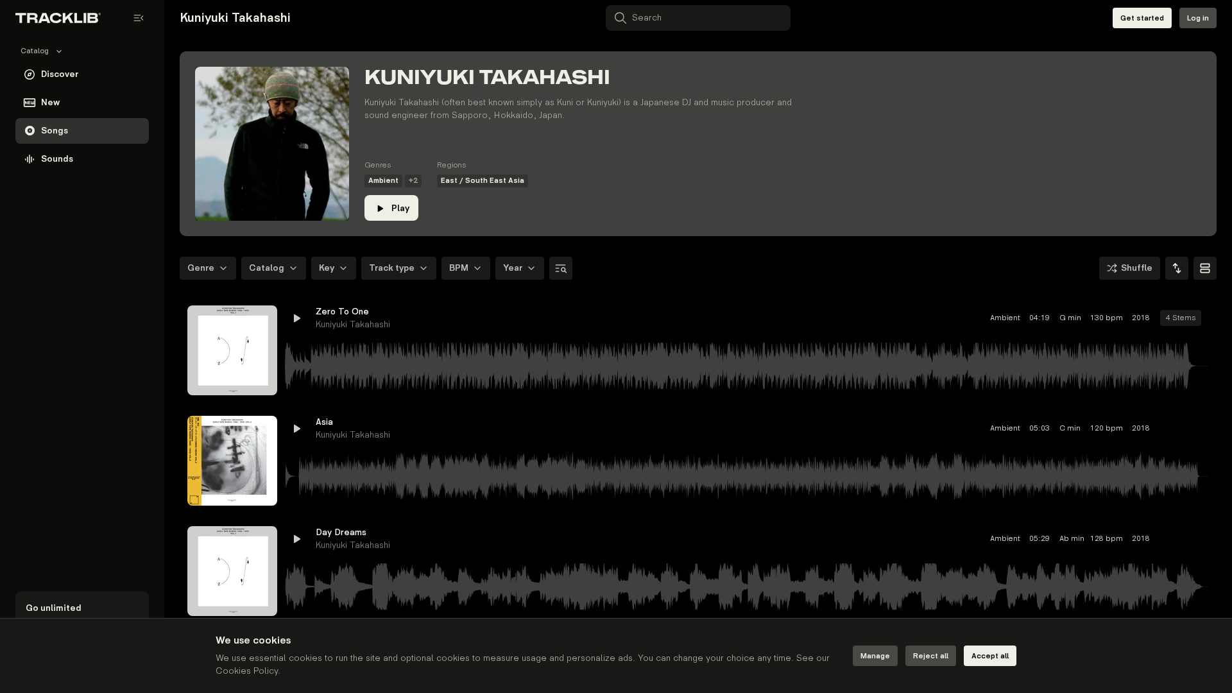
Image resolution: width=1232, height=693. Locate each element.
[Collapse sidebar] (138, 18)
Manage (875, 656)
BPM (458, 267)
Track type (392, 267)
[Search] (560, 268)
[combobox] (1176, 268)
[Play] (232, 350)
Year (512, 267)
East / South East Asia (482, 180)
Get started (1142, 18)
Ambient (383, 180)
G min (980, 318)
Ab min (980, 538)
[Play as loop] (1129, 318)
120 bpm (1016, 428)
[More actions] (1198, 318)
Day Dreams (341, 532)
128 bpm (1016, 538)
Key (326, 267)
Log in (1198, 18)
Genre (200, 267)
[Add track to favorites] (1152, 318)
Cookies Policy (247, 670)
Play (400, 208)
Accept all (990, 656)
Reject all (930, 656)
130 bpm (1016, 318)
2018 (1051, 318)
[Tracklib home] (58, 18)
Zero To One (342, 311)
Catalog (266, 267)
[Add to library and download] (1175, 318)
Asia (324, 421)
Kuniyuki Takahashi (353, 324)
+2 (413, 180)
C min (980, 428)
